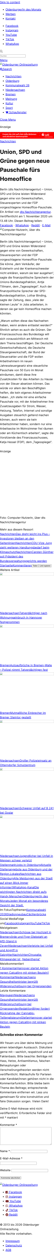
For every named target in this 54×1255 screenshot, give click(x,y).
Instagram (12, 30)
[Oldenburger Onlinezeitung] (19, 1184)
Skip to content (10, 2)
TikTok (10, 39)
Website (5, 1170)
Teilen (35, 566)
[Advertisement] (27, 484)
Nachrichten (13, 76)
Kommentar (8, 1125)
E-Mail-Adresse (11, 1158)
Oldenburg (12, 81)
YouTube (11, 34)
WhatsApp (12, 43)
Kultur (9, 103)
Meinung (11, 99)
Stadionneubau (17, 914)
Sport (9, 107)
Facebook (12, 26)
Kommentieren (22, 565)
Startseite (6, 565)
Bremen (11, 94)
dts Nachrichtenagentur (35, 212)
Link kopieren (45, 566)
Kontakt (11, 18)
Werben (11, 14)
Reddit (35, 225)
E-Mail (46, 225)
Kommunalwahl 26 (17, 85)
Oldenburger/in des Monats (23, 9)
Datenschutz (14, 1245)
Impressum (13, 1241)
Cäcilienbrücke (36, 914)
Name (5, 1151)
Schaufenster (17, 112)
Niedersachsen (15, 90)
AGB (8, 1250)
